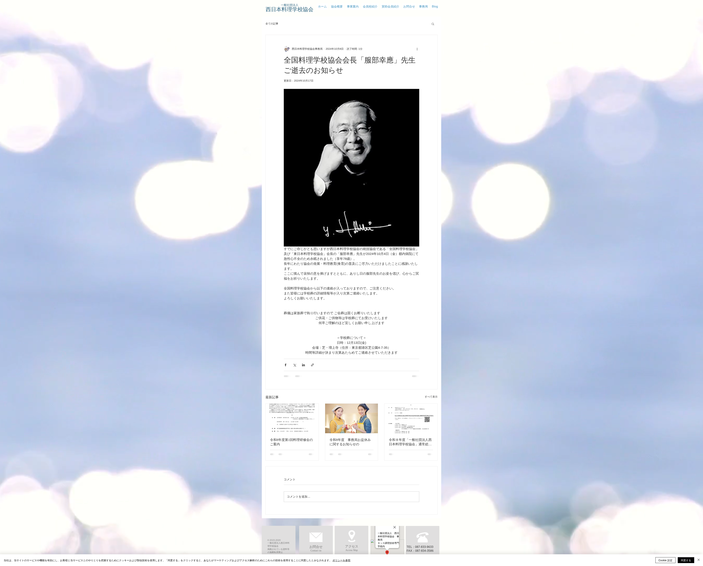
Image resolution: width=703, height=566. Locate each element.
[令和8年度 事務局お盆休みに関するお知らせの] (351, 418)
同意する (686, 560)
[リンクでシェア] (312, 365)
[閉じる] (698, 560)
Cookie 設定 (665, 560)
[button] (433, 23)
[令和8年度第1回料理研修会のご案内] (292, 418)
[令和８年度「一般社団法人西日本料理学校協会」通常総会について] (410, 418)
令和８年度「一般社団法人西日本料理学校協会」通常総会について (410, 442)
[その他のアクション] (417, 49)
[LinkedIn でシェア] (303, 365)
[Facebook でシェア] (285, 365)
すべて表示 (431, 396)
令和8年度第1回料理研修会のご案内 (291, 442)
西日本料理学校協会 (289, 9)
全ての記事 (271, 23)
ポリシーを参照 (341, 560)
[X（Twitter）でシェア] (294, 365)
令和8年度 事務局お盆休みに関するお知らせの (350, 442)
